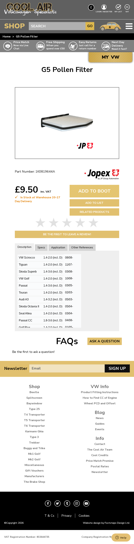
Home (7, 37)
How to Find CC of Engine (100, 398)
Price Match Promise (100, 461)
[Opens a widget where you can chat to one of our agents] (121, 537)
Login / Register (104, 12)
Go (90, 26)
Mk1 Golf (34, 454)
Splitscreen (34, 398)
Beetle (34, 392)
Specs (41, 247)
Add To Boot (94, 191)
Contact (99, 444)
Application (58, 247)
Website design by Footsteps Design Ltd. (106, 523)
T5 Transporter (34, 420)
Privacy (66, 516)
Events (99, 429)
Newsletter (15, 368)
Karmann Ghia (34, 431)
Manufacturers (34, 476)
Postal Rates (100, 466)
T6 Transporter (34, 426)
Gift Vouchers (34, 471)
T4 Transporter (34, 415)
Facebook (48, 503)
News (100, 418)
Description (24, 247)
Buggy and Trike (34, 448)
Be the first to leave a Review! (67, 234)
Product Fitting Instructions (99, 392)
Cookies (84, 516)
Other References (82, 247)
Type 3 (34, 437)
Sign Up (117, 368)
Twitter (57, 503)
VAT (127, 11)
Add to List (94, 203)
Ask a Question (105, 341)
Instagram (77, 503)
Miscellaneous (34, 465)
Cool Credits (99, 455)
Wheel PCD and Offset (100, 403)
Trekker (34, 443)
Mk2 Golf (34, 459)
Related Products (94, 212)
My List (118, 12)
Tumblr (67, 503)
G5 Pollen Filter (27, 37)
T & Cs (49, 516)
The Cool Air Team (99, 450)
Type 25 (34, 409)
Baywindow (34, 403)
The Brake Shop (34, 482)
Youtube (86, 503)
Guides (100, 424)
